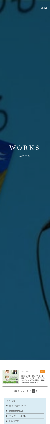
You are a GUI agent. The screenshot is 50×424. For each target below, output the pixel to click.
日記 (11, 421)
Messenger (14, 411)
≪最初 (16, 391)
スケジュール (15, 416)
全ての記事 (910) (17, 405)
